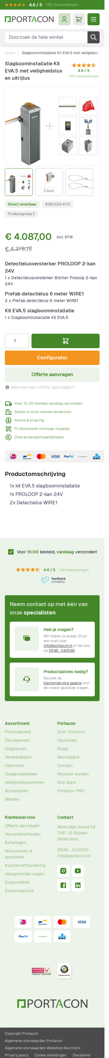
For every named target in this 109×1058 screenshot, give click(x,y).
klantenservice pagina (62, 683)
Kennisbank (68, 757)
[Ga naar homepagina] (29, 19)
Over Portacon (71, 732)
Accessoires (16, 791)
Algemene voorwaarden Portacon (33, 1040)
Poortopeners (18, 732)
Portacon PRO (70, 791)
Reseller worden (73, 774)
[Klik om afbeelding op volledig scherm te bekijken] (52, 126)
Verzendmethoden (23, 834)
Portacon (66, 723)
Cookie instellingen (51, 1055)
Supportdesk (17, 882)
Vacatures (67, 740)
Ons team (66, 782)
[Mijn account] (64, 19)
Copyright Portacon (21, 1033)
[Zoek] (94, 37)
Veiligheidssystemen (25, 782)
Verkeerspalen (18, 757)
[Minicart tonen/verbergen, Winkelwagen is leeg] (79, 19)
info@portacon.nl (58, 645)
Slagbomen (16, 748)
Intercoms (14, 765)
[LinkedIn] (78, 885)
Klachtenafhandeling (25, 865)
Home (10, 53)
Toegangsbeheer (21, 774)
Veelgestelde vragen (25, 874)
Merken (12, 799)
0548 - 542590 (62, 650)
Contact (65, 765)
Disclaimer (82, 1055)
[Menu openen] (94, 19)
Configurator (52, 357)
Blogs (62, 748)
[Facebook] (63, 885)
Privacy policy (16, 1055)
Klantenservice (20, 817)
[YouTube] (78, 871)
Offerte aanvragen (22, 825)
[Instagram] (63, 871)
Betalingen (15, 842)
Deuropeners (17, 740)
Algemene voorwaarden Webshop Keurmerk (42, 1048)
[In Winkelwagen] (65, 341)
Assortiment (17, 723)
